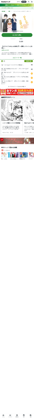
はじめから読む (17, 35)
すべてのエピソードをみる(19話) (16, 86)
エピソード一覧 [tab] (17, 58)
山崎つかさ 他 (5, 50)
